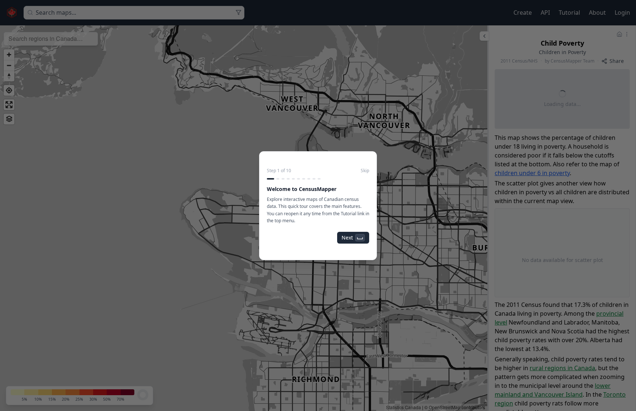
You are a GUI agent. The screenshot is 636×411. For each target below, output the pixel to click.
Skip (365, 171)
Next (347, 237)
